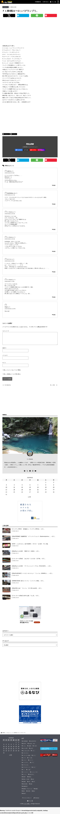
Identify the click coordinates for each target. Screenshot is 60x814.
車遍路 (36, 788)
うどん (24, 745)
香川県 (29, 791)
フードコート (25, 772)
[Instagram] (55, 2)
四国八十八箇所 (26, 779)
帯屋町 (24, 781)
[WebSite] (24, 471)
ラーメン (25, 774)
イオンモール (25, 753)
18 (14, 489)
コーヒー (25, 760)
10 (6, 487)
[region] (30, 30)
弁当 (29, 781)
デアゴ (32, 762)
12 (22, 487)
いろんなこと (5, 7)
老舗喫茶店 (25, 786)
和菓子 (24, 776)
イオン (33, 750)
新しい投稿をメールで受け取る (12, 374)
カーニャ (9, 259)
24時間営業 (25, 741)
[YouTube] (33, 150)
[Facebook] (50, 2)
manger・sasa (32, 743)
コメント (5, 331)
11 (14, 487)
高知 (34, 791)
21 (38, 489)
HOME (3, 732)
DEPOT (24, 743)
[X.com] (53, 2)
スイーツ (31, 760)
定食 (33, 779)
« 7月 (29, 496)
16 (53, 487)
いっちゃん (10, 212)
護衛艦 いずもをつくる (27, 788)
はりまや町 (25, 748)
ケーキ (24, 757)
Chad (6, 307)
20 (30, 489)
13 (30, 487)
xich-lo (9, 171)
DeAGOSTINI (33, 741)
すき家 (35, 745)
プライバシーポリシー (26, 797)
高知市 (24, 793)
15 (45, 487)
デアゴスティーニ (26, 767)
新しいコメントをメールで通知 (12, 370)
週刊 (24, 791)
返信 (54, 185)
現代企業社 (25, 783)
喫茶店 (29, 776)
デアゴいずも (25, 764)
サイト (4, 362)
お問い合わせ (46, 1)
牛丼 (34, 781)
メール (5, 355)
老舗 (31, 783)
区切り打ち (31, 774)
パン (24, 769)
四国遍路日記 (38, 1)
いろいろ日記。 (27, 803)
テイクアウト (25, 762)
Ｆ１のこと (14, 134)
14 (38, 487)
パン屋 (29, 769)
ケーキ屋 (30, 757)
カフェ (34, 755)
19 (22, 489)
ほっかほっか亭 (26, 750)
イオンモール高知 (26, 755)
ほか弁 (31, 748)
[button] (58, 2)
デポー (34, 767)
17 (6, 489)
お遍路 (29, 745)
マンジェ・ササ (34, 772)
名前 (4, 348)
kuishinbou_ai (11, 193)
